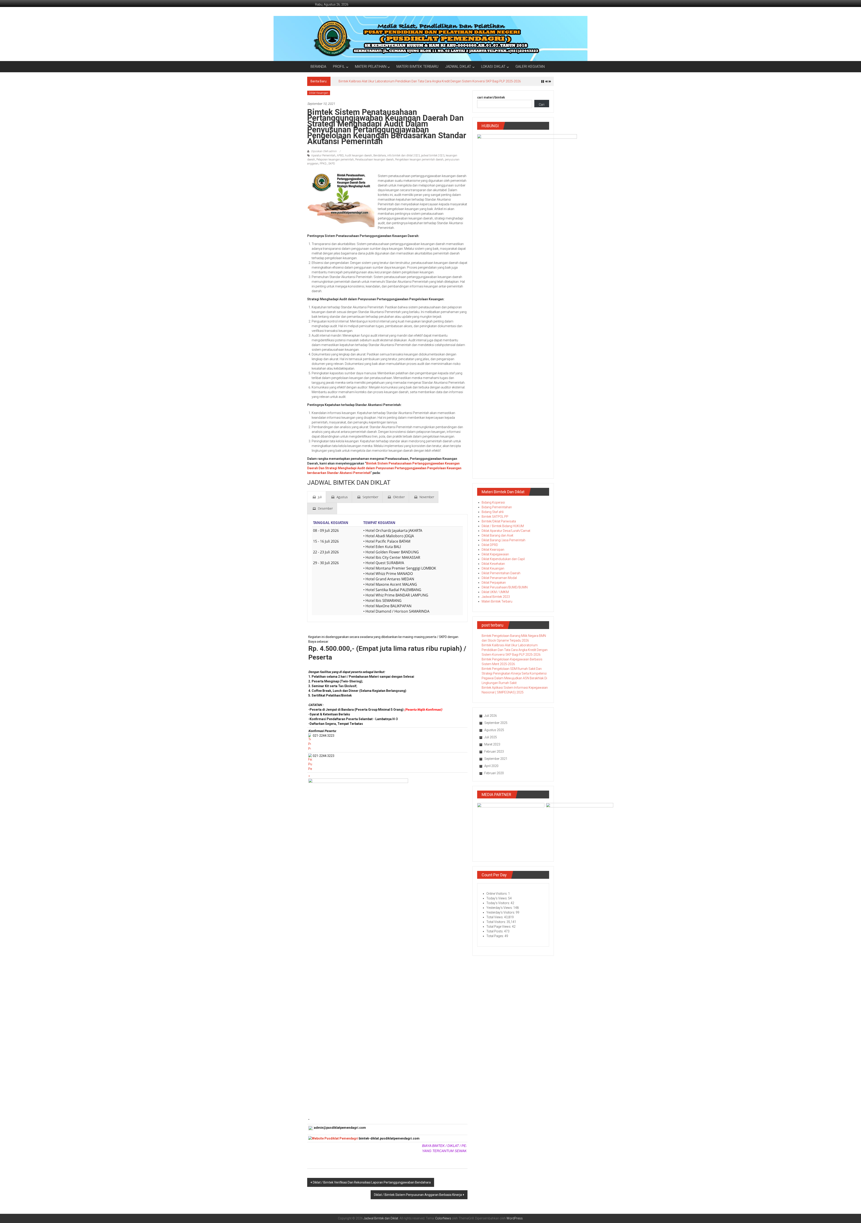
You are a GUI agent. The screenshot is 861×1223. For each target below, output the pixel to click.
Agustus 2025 (494, 730)
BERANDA (318, 66)
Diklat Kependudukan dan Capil (503, 559)
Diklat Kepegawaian (495, 554)
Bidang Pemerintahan (497, 507)
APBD (340, 155)
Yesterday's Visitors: (501, 912)
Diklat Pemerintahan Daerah (501, 573)
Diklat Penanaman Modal (499, 578)
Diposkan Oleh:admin (323, 151)
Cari (541, 104)
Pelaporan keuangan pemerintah (335, 159)
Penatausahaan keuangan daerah (374, 159)
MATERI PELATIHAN (370, 66)
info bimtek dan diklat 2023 (403, 155)
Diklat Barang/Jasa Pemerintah (503, 540)
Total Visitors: (496, 922)
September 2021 (495, 759)
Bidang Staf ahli (493, 512)
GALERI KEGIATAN (530, 66)
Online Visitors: (497, 893)
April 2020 (491, 766)
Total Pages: (495, 936)
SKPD (331, 163)
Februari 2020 (494, 773)
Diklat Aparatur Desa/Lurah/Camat (506, 531)
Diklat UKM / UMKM (495, 592)
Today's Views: (497, 898)
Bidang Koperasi (493, 502)
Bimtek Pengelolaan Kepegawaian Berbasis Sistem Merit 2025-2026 (386, 81)
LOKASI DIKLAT (493, 66)
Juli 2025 (490, 737)
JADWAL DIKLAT (458, 66)
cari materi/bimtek (491, 97)
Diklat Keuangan (318, 92)
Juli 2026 (490, 715)
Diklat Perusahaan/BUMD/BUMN (505, 587)
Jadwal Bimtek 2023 (496, 596)
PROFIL (339, 66)
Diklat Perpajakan (494, 582)
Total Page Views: (499, 926)
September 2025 (495, 723)
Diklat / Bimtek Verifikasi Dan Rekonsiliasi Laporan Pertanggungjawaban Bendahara (372, 1182)
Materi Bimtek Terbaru (497, 601)
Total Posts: (495, 931)
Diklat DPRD (490, 545)
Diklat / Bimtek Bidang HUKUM (503, 526)
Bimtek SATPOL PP (495, 516)
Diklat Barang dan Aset (497, 535)
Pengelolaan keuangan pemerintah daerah (419, 159)
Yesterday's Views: (499, 908)
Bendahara (379, 155)
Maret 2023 (492, 744)
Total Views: (495, 917)
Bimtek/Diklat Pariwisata (499, 521)
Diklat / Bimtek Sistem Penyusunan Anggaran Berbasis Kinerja (418, 1195)
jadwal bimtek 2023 (432, 155)
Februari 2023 (494, 751)
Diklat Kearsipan (493, 549)
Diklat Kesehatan (493, 563)
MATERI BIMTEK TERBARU (417, 66)
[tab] (316, 497)
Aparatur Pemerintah (323, 155)
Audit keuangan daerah (358, 155)
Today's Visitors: (498, 903)
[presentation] (316, 497)
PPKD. (323, 163)
